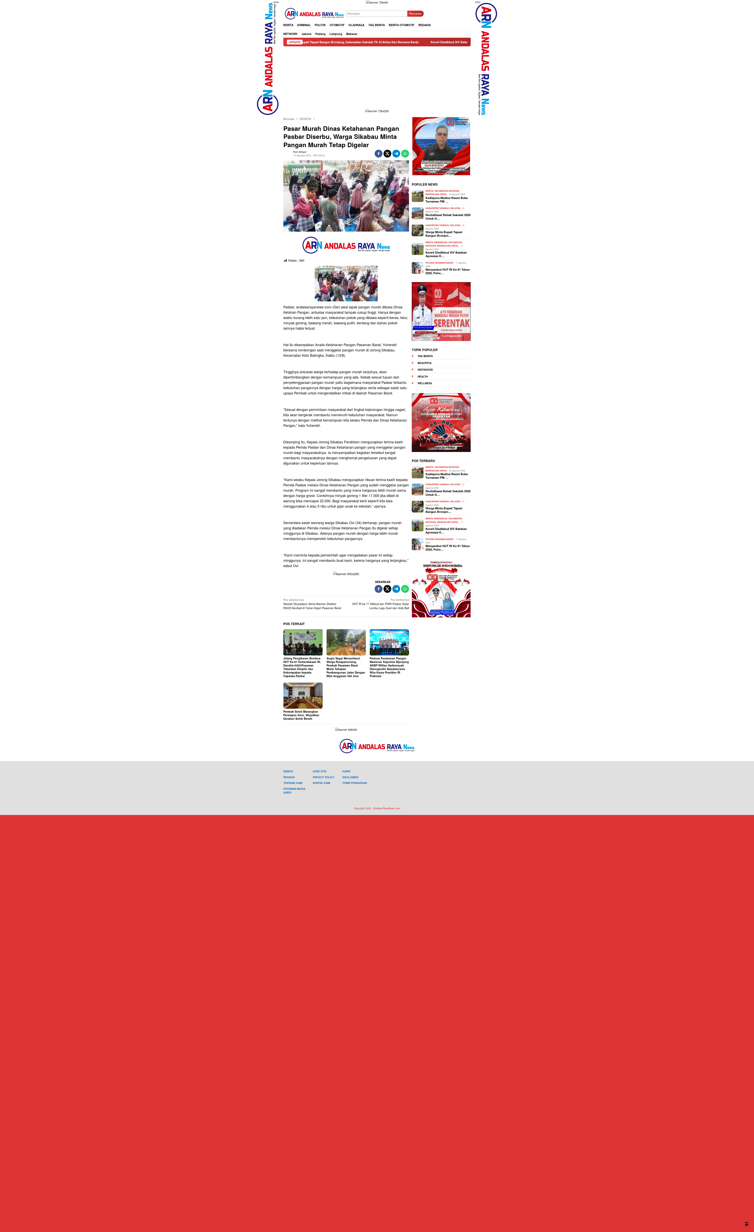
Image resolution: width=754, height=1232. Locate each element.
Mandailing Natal (436, 194)
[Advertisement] (377, 75)
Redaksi (289, 777)
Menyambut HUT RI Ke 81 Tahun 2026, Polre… (447, 271)
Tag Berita (425, 356)
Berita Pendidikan (436, 242)
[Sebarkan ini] (378, 154)
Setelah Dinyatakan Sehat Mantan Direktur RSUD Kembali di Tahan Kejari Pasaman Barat (312, 604)
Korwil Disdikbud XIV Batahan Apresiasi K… (446, 254)
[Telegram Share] (396, 154)
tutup (276, 2)
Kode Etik (320, 771)
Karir (346, 771)
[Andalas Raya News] (314, 13)
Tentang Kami (293, 783)
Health (423, 376)
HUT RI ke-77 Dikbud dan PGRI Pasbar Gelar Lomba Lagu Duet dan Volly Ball (380, 604)
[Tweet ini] (387, 154)
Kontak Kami (321, 783)
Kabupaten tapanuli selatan (442, 208)
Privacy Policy (323, 777)
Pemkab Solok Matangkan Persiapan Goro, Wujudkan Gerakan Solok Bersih (301, 715)
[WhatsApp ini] (405, 154)
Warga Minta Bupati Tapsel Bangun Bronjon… (443, 233)
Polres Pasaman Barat (439, 262)
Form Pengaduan (354, 783)
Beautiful (425, 363)
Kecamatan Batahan (447, 190)
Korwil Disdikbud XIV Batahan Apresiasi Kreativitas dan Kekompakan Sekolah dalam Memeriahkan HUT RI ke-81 (385, 42)
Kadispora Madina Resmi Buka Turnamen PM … (446, 199)
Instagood (425, 369)
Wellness (425, 383)
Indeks (288, 771)
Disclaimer (350, 777)
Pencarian (415, 14)
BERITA (429, 190)
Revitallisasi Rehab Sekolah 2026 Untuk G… (447, 216)
